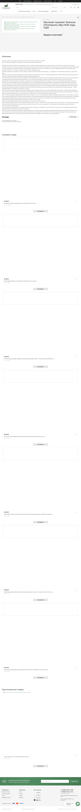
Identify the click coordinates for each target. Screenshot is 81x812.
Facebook (38, 792)
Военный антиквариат (43, 11)
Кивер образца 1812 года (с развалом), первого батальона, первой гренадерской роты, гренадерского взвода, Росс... (28, 514)
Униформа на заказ (38, 1)
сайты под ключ (68, 809)
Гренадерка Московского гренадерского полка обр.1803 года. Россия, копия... (20, 203)
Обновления (54, 11)
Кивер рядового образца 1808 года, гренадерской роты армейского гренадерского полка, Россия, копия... (26, 669)
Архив (61, 11)
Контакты (60, 1)
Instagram (38, 795)
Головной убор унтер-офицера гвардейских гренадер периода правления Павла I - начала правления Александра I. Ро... (29, 358)
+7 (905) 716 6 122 (67, 792)
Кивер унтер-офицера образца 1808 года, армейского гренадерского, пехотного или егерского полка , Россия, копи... (28, 592)
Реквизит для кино (48, 1)
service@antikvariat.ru (29, 4)
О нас (20, 1)
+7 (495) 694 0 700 (67, 790)
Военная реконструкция (24, 11)
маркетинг (74, 809)
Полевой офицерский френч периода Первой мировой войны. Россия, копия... (20, 281)
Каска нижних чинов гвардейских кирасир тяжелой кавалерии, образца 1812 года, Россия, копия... (24, 436)
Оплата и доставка (27, 1)
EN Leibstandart (76, 4)
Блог (55, 1)
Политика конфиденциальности (28, 809)
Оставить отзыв (73, 116)
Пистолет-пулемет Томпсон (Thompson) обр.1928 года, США (16, 756)
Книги (34, 11)
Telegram (38, 797)
